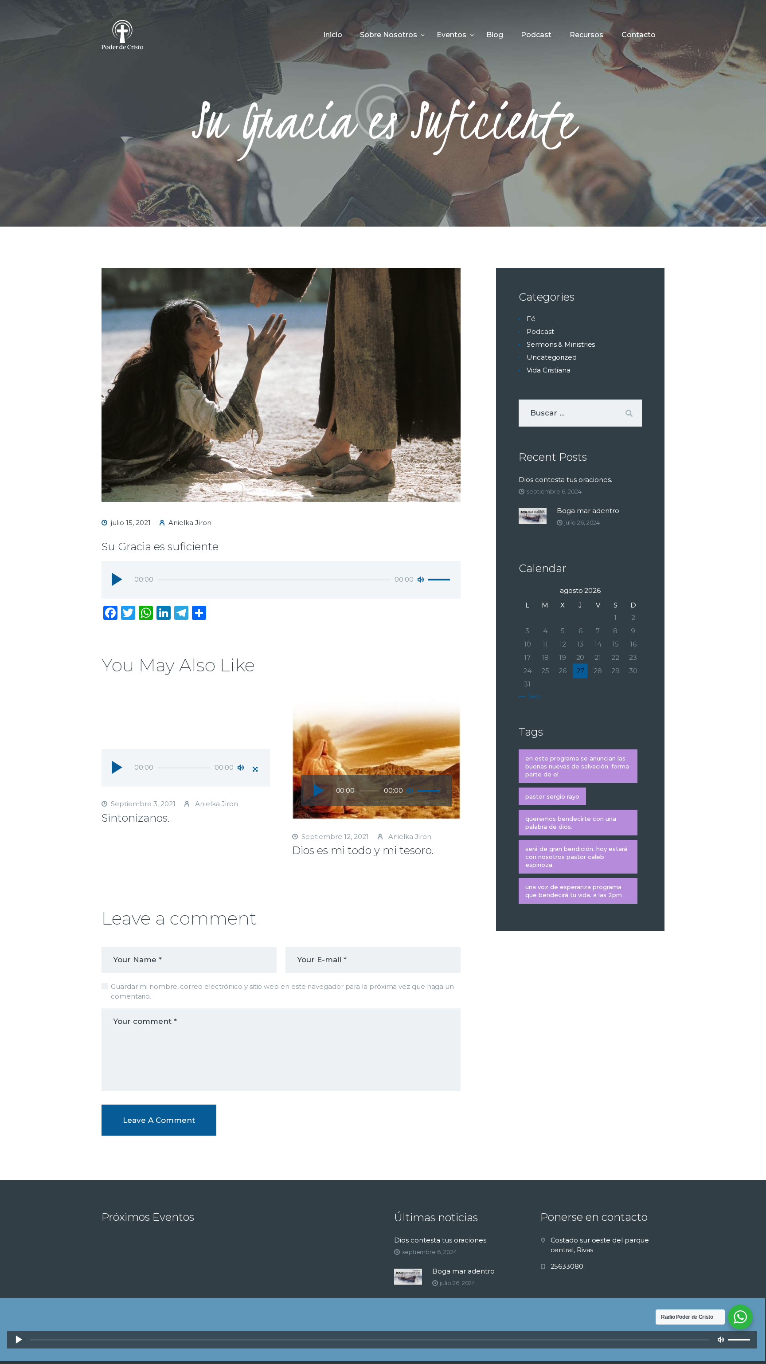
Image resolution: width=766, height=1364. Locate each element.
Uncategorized (552, 357)
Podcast (540, 331)
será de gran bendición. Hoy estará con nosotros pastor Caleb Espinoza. (576, 856)
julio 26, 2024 (582, 522)
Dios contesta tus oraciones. (565, 479)
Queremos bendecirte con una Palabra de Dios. (570, 822)
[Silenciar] (420, 579)
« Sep (532, 696)
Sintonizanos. (135, 817)
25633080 (567, 1266)
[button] (185, 739)
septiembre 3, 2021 (143, 804)
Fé (531, 318)
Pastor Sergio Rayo (552, 796)
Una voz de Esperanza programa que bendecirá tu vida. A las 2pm (573, 890)
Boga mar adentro (588, 510)
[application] (281, 581)
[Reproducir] (116, 579)
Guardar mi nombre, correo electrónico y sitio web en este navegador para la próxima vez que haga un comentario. (282, 991)
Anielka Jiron (215, 804)
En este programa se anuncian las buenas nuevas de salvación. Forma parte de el (577, 766)
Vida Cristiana (549, 370)
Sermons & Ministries (561, 344)
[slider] (440, 580)
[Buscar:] (580, 413)
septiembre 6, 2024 (554, 491)
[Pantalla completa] (254, 768)
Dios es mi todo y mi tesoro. (363, 850)
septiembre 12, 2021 (335, 836)
